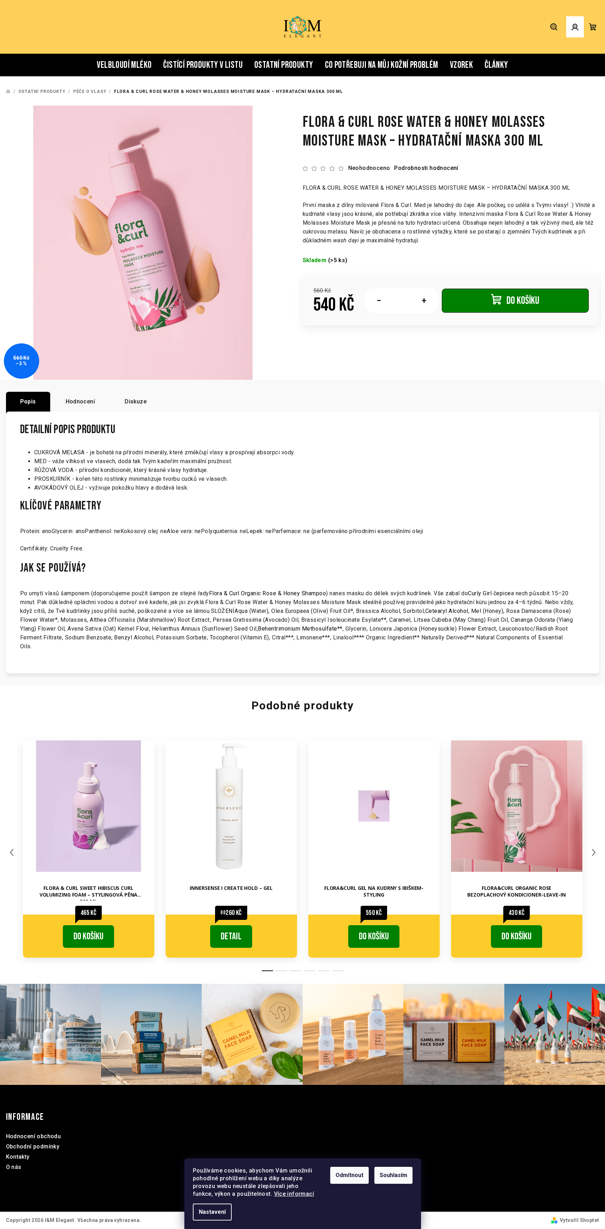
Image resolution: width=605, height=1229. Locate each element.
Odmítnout (349, 1175)
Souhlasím (393, 1175)
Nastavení (212, 1212)
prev (11, 852)
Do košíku (522, 301)
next (593, 852)
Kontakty (18, 1156)
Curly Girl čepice (489, 593)
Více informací (294, 1193)
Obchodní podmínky (33, 1146)
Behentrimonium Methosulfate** (300, 628)
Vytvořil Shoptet (579, 1220)
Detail (231, 936)
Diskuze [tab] (136, 401)
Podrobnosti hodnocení (426, 168)
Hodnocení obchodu (33, 1136)
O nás (14, 1167)
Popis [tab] (28, 401)
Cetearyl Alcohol (446, 611)
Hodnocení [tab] (80, 401)
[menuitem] (124, 65)
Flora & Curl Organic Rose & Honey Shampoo (267, 593)
